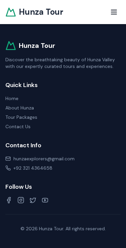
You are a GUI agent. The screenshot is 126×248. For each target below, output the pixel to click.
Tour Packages (21, 117)
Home (11, 98)
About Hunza (19, 108)
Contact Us (18, 126)
